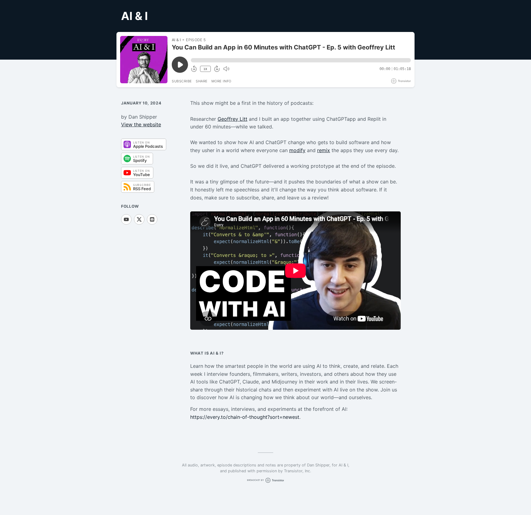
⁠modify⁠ (297, 150)
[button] (301, 60)
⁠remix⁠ (323, 150)
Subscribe (182, 81)
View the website (141, 124)
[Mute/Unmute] (226, 69)
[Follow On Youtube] (126, 219)
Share (202, 81)
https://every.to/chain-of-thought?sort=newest (244, 417)
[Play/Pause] (143, 60)
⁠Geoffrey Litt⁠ (232, 119)
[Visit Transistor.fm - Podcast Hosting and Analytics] (401, 81)
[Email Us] (152, 219)
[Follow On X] (139, 219)
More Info (221, 81)
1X (205, 69)
